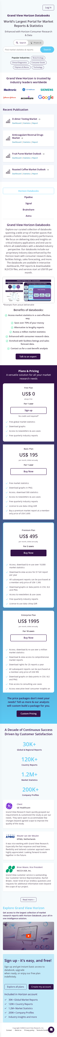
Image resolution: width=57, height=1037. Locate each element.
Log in (48, 7)
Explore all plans (15, 986)
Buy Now (28, 471)
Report (35, 123)
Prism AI (37, 42)
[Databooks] (28, 289)
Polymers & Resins (22, 67)
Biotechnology (38, 58)
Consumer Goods (38, 62)
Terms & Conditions (44, 1030)
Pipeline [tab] (28, 197)
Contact (9, 1030)
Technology (37, 67)
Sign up (28, 410)
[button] (28, 936)
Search (23, 42)
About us (18, 1030)
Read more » (28, 899)
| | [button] (25, 123)
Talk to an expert (28, 356)
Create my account (41, 986)
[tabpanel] (28, 291)
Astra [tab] (28, 215)
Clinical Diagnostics (19, 62)
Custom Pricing (29, 713)
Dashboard (16, 123)
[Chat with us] (51, 1030)
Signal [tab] (28, 203)
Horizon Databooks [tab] (28, 190)
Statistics (26, 123)
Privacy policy (29, 1030)
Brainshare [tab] (28, 209)
